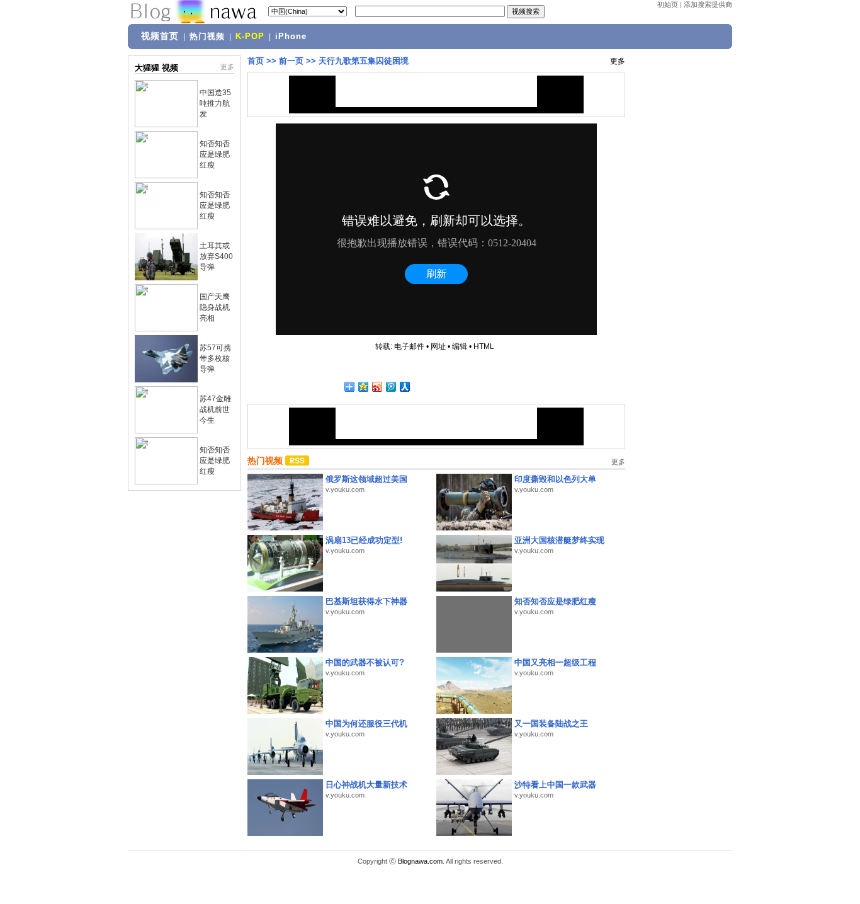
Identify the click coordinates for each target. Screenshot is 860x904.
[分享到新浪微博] (376, 386)
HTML (483, 346)
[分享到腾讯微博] (390, 386)
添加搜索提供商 (708, 4)
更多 (227, 67)
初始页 (667, 4)
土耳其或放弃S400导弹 (216, 256)
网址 (438, 346)
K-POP (249, 36)
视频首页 (160, 36)
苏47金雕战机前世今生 (215, 409)
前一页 (291, 61)
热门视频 (207, 36)
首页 (255, 61)
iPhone (291, 36)
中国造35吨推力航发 (215, 103)
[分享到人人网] (404, 386)
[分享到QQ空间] (363, 386)
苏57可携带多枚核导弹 (215, 358)
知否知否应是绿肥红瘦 (215, 154)
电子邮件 (409, 346)
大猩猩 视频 (156, 67)
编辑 (459, 346)
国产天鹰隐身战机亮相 (215, 307)
